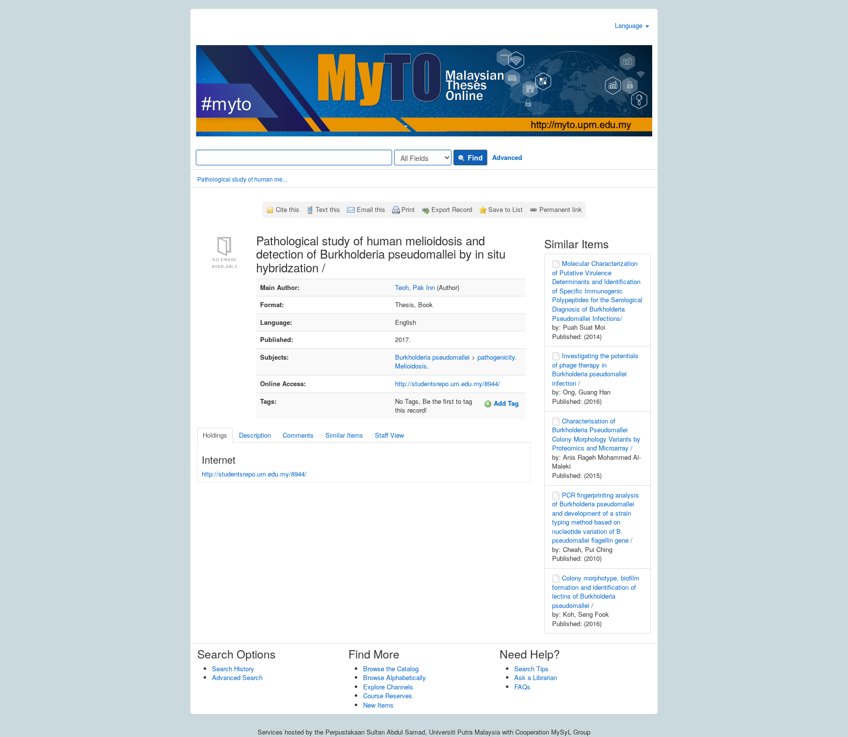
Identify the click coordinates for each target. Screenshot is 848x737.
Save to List (505, 209)
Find (474, 157)
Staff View (389, 435)
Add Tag (505, 403)
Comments (298, 435)
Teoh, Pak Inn (415, 287)
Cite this (287, 209)
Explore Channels (388, 686)
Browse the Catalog (391, 668)
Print (408, 209)
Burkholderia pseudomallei (432, 357)
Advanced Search (237, 677)
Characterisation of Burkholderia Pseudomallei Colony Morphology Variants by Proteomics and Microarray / (596, 434)
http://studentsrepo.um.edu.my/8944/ (447, 383)
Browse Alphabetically (394, 677)
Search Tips (531, 668)
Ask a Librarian (535, 677)
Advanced (507, 157)
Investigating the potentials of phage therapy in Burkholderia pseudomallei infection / (595, 369)
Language (629, 25)
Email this (371, 209)
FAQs (522, 686)
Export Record (451, 209)
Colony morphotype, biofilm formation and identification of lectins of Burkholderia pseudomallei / (595, 591)
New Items (378, 705)
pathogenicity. (497, 357)
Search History (233, 668)
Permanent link (560, 209)
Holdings (215, 435)
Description (255, 435)
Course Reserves (387, 695)
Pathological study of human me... (242, 179)
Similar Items (344, 435)
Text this (328, 209)
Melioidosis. (412, 365)
